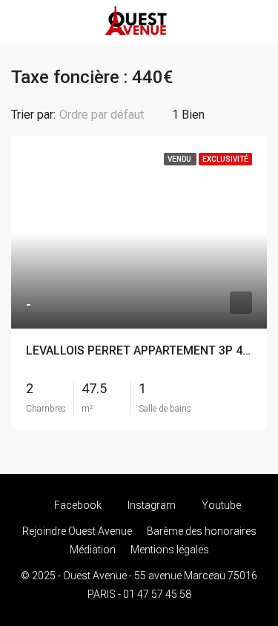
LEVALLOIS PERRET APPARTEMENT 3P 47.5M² (150, 350)
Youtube (220, 505)
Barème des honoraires (202, 531)
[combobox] (114, 115)
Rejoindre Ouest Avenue (77, 531)
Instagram (150, 505)
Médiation (93, 550)
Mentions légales (169, 550)
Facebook (77, 505)
